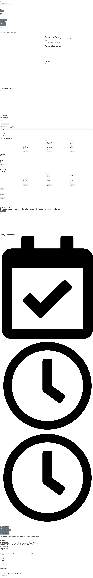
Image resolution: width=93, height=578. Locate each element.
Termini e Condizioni (3, 540)
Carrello (1, 9)
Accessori (4, 32)
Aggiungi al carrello (2, 164)
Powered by (4, 546)
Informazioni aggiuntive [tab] (4, 123)
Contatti (1, 13)
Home (1, 32)
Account (1, 6)
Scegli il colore (48, 151)
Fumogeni (8, 32)
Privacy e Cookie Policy (3, 568)
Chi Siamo (3, 557)
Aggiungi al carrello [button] (25, 151)
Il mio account (4, 559)
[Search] (92, 3)
